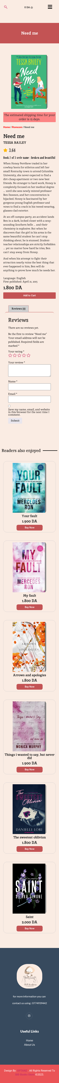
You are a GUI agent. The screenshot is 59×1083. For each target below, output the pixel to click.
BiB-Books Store (25, 1074)
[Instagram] (29, 1016)
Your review (16, 362)
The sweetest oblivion (29, 837)
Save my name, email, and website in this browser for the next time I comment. (29, 412)
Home (6, 127)
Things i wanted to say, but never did (29, 756)
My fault (29, 595)
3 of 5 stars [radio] (19, 355)
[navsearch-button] (5, 7)
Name (12, 381)
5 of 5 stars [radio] (28, 355)
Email (12, 394)
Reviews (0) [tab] (18, 308)
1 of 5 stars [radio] (10, 355)
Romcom (17, 127)
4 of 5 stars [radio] (24, 355)
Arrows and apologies (29, 675)
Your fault (29, 516)
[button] (29, 295)
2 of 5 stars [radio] (15, 355)
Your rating (16, 351)
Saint (29, 917)
